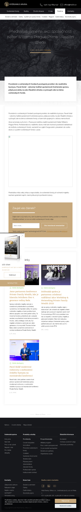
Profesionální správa (29, 469)
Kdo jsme (8, 439)
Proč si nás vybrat (10, 444)
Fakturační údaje (10, 487)
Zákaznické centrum (11, 485)
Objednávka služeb (46, 453)
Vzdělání (26, 453)
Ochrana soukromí (53, 231)
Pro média (8, 450)
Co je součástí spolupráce (48, 448)
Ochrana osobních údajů (68, 442)
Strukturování (27, 459)
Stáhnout (12, 275)
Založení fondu (28, 467)
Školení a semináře (29, 485)
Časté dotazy (27, 490)
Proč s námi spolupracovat (49, 445)
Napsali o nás (9, 447)
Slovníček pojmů (28, 493)
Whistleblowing (10, 495)
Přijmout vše (65, 501)
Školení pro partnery (47, 451)
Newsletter (12, 283)
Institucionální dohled (30, 472)
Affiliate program (45, 442)
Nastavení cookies (65, 506)
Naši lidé (7, 442)
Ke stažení (63, 439)
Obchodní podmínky (66, 444)
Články (25, 487)
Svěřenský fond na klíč (30, 456)
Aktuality (48, 50)
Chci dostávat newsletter (54, 226)
